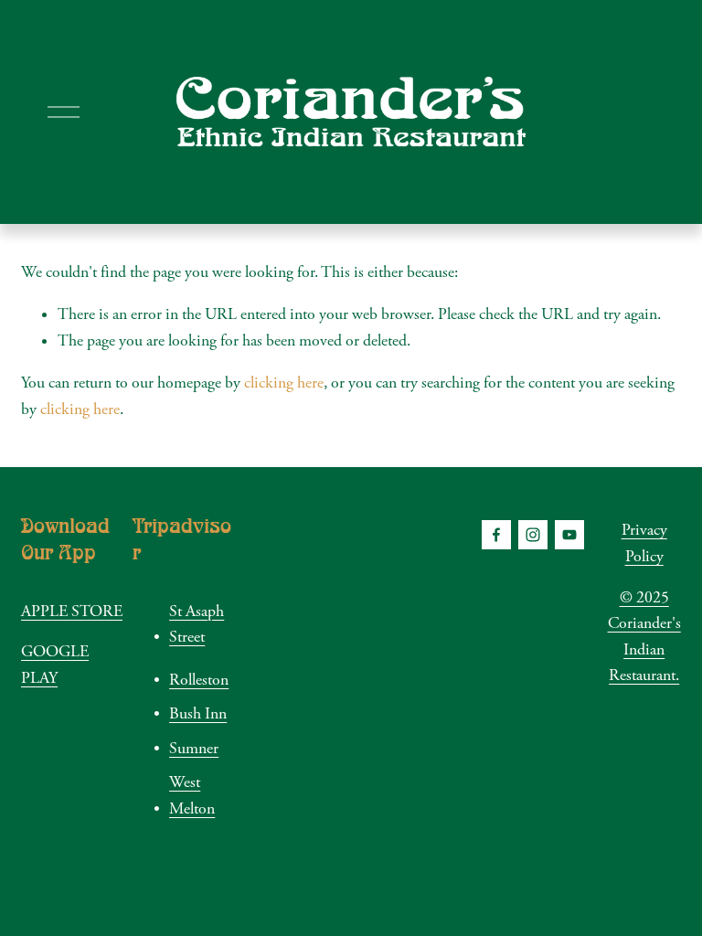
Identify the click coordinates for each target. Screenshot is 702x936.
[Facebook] (496, 534)
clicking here (284, 383)
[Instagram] (533, 534)
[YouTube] (569, 534)
